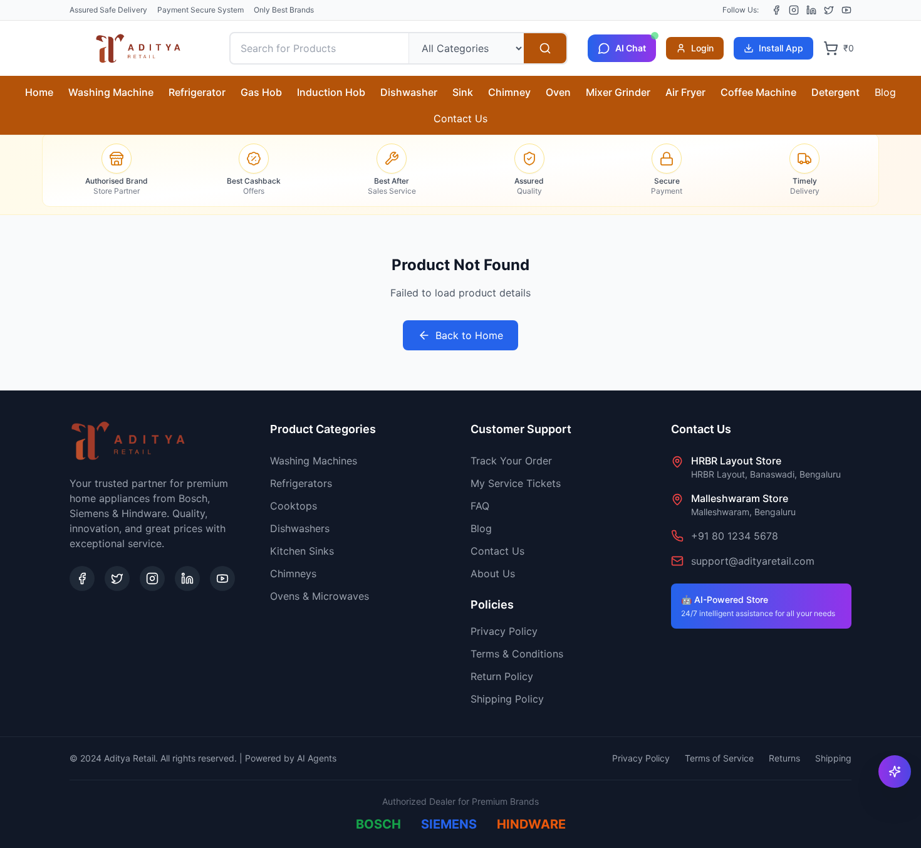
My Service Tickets (516, 483)
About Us (493, 573)
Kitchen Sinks (302, 551)
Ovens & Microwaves (319, 596)
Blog (885, 92)
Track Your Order (511, 460)
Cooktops (293, 506)
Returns (784, 758)
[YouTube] (846, 10)
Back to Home (469, 335)
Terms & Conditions (517, 653)
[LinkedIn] (811, 10)
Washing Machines (313, 460)
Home (39, 92)
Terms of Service (719, 758)
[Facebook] (776, 10)
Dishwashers (300, 528)
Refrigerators (301, 483)
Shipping (833, 758)
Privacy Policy (504, 631)
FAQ (480, 506)
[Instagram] (794, 10)
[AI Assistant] (894, 771)
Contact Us (460, 118)
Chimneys (293, 573)
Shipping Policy (507, 699)
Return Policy (502, 676)
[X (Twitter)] (829, 10)
